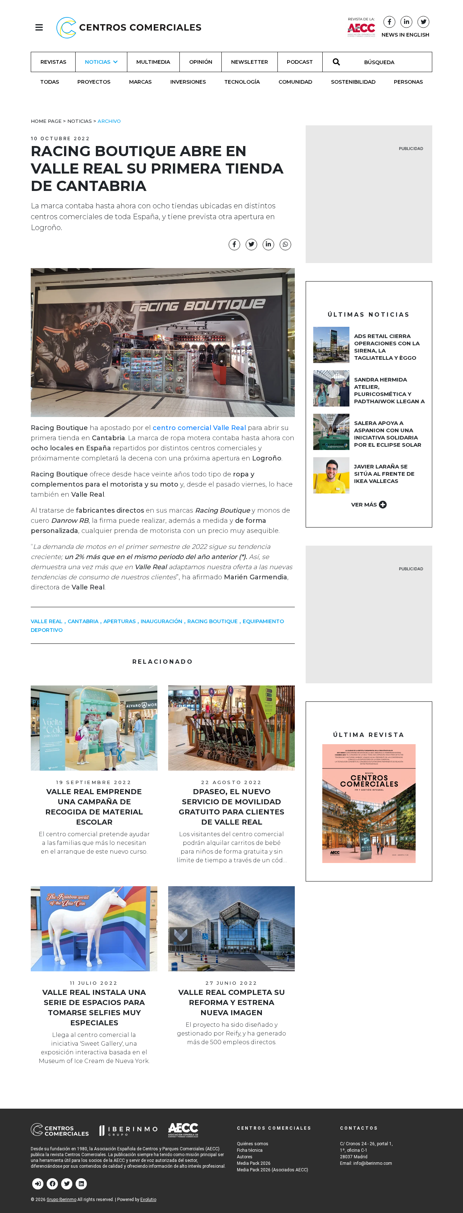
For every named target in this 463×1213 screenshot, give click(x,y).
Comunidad (295, 82)
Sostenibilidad (353, 82)
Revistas (53, 62)
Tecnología (242, 82)
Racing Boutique (212, 621)
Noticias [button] (97, 62)
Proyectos (93, 82)
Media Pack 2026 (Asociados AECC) (272, 1169)
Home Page (46, 121)
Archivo (109, 121)
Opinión (200, 62)
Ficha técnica (250, 1150)
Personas (408, 82)
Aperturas (119, 621)
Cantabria (83, 621)
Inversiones (188, 82)
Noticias (79, 121)
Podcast (300, 62)
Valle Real (47, 621)
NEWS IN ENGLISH (405, 35)
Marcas (140, 82)
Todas (49, 82)
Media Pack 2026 (254, 1163)
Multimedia (153, 62)
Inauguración (161, 621)
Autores (244, 1156)
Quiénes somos (252, 1143)
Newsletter (249, 62)
